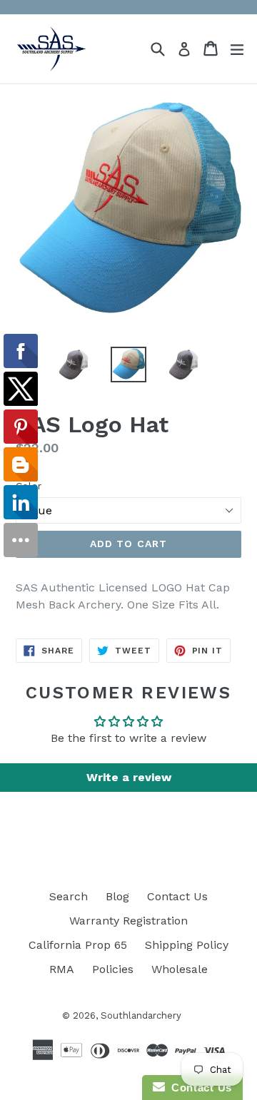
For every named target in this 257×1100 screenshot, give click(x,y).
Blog (117, 896)
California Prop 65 (78, 945)
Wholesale (179, 969)
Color (28, 486)
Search (68, 896)
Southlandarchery (141, 1015)
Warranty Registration (128, 920)
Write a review (128, 777)
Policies (112, 969)
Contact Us (177, 896)
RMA (61, 969)
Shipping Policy (186, 945)
